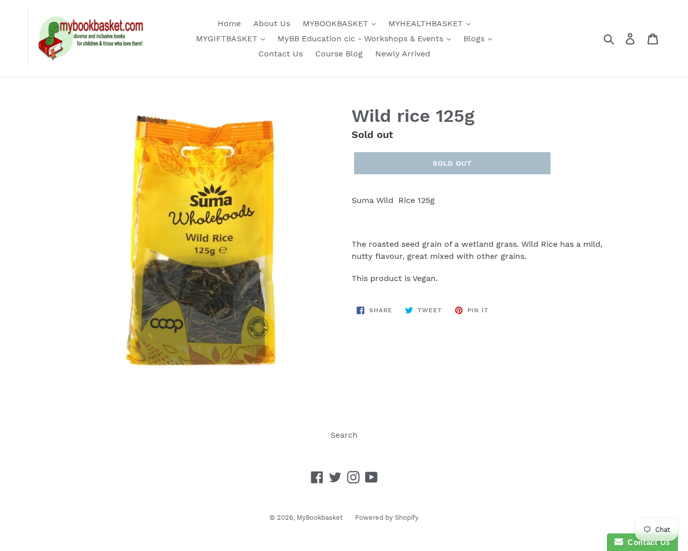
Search (344, 435)
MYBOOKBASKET (337, 23)
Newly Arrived (402, 53)
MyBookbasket (319, 517)
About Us (271, 23)
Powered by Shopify (387, 517)
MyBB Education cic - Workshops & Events (362, 38)
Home (229, 23)
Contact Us (280, 53)
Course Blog (339, 53)
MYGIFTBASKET (228, 38)
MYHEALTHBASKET (426, 23)
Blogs (475, 38)
